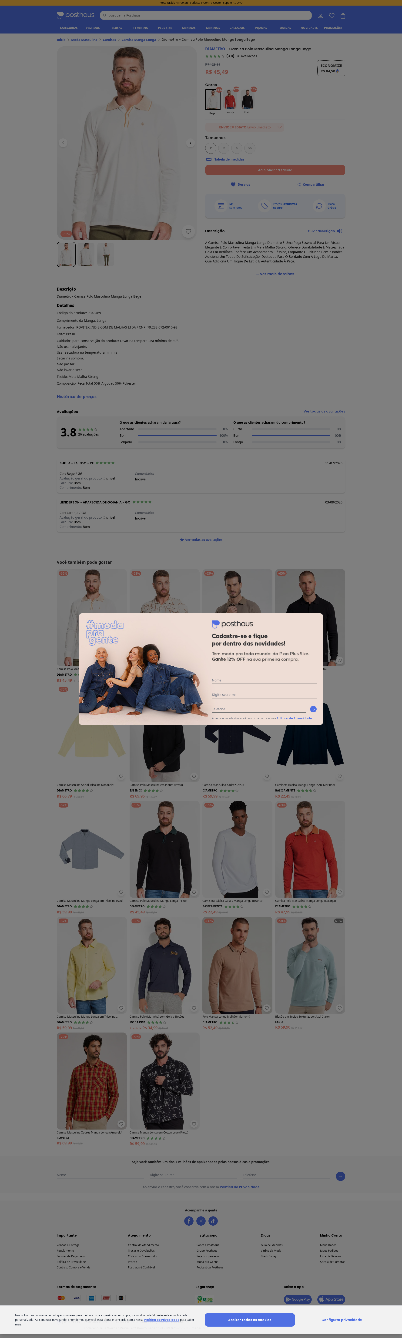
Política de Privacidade (294, 718)
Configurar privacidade (342, 1320)
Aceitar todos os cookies (249, 1320)
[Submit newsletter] (313, 709)
